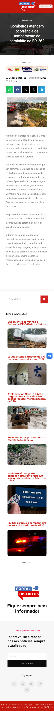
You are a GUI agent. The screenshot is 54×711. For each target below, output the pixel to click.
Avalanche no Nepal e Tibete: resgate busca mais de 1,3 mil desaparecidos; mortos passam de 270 (27, 398)
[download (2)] (27, 69)
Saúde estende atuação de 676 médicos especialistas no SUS (26, 358)
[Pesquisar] (50, 6)
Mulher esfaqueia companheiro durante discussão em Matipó (27, 524)
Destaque (27, 20)
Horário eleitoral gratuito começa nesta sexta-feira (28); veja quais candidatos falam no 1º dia (27, 477)
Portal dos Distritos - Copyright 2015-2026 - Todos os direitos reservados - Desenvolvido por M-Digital (27, 706)
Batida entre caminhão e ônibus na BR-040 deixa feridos (27, 323)
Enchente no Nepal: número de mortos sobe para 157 (27, 438)
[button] (9, 89)
